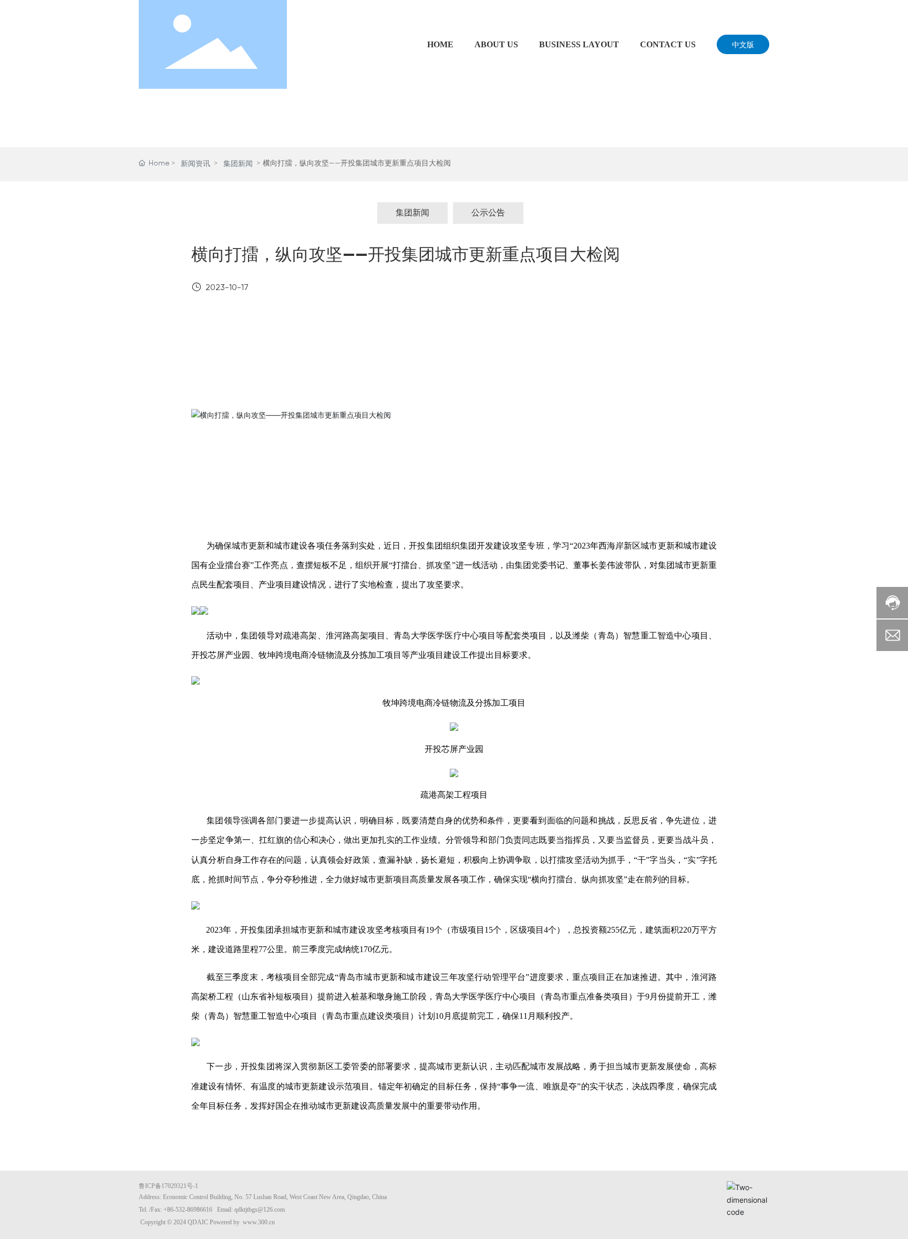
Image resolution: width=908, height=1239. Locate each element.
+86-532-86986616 (187, 1209)
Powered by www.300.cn (242, 1222)
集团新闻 (238, 164)
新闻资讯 (195, 164)
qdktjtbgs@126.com (259, 1209)
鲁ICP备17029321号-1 (168, 1186)
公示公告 (488, 213)
